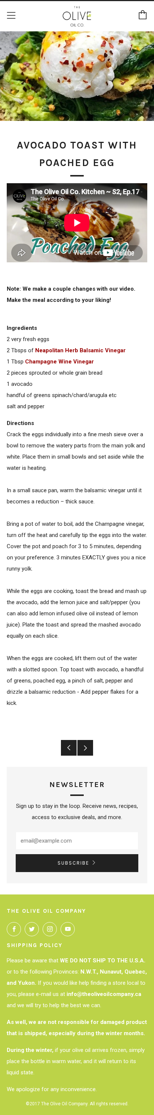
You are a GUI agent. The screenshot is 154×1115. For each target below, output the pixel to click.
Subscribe (73, 863)
